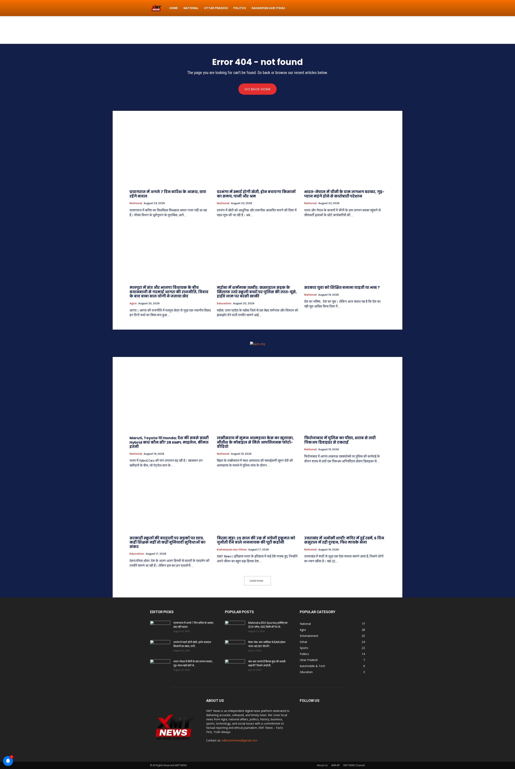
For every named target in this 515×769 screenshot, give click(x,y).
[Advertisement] (257, 30)
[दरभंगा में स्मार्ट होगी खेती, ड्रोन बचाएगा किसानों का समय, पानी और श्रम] (257, 156)
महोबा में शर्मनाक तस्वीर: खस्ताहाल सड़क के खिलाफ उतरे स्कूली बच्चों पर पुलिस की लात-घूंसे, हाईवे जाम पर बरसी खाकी (257, 292)
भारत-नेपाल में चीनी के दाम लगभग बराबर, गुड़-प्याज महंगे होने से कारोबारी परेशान (344, 194)
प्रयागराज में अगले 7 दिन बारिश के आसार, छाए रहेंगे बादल (168, 194)
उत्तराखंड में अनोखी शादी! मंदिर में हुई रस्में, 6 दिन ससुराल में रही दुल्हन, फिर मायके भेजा (344, 540)
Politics (239, 8)
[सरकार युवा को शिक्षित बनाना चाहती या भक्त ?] (344, 251)
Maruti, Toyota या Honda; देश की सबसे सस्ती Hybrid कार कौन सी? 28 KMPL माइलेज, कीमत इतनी (169, 442)
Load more (256, 580)
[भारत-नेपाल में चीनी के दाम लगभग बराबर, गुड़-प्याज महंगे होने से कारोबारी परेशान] (344, 156)
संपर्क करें (335, 765)
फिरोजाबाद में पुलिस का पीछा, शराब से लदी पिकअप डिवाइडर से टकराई (340, 440)
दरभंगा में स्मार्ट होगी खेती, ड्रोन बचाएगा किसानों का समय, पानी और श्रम (256, 194)
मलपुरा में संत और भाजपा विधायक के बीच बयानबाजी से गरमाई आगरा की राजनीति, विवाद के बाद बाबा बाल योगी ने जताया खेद (169, 292)
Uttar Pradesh (216, 8)
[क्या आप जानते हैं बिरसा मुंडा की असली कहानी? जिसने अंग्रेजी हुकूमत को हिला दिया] (235, 666)
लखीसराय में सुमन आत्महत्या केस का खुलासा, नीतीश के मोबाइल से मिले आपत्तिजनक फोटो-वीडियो (255, 442)
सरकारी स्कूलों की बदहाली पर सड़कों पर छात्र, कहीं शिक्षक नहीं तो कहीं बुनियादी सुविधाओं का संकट (167, 542)
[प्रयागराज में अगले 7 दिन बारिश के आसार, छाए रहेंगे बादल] (170, 156)
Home (173, 8)
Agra (133, 303)
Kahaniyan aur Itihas (268, 8)
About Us (322, 765)
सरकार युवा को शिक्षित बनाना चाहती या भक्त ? (342, 287)
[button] (360, 8)
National (191, 8)
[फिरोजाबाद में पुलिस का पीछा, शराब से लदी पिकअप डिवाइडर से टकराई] (344, 402)
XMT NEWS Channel (354, 765)
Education (224, 303)
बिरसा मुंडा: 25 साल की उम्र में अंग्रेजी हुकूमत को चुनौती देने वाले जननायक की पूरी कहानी (256, 540)
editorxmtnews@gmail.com (239, 740)
